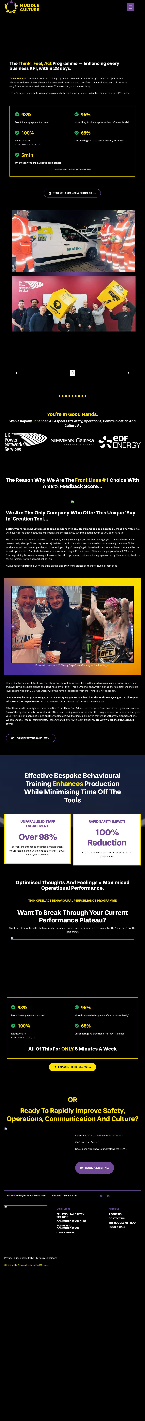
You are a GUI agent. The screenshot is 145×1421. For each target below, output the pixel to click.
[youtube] (101, 1279)
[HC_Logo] (25, 1290)
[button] (13, 710)
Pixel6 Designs (42, 1348)
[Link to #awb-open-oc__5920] (131, 7)
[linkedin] (108, 1279)
